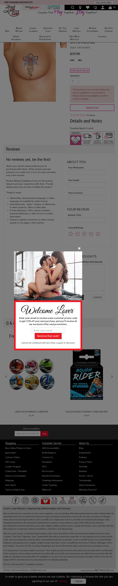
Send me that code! (48, 336)
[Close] (79, 248)
